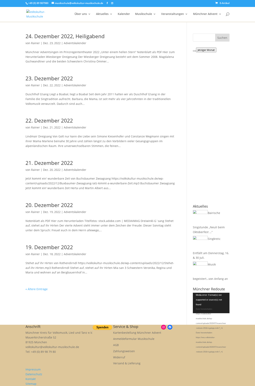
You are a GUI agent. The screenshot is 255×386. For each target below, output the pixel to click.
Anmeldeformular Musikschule (133, 339)
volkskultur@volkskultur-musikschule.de (52, 347)
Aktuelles (102, 14)
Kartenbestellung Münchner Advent (137, 332)
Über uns (81, 14)
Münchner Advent (205, 14)
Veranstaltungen (172, 14)
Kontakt (31, 379)
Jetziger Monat (206, 50)
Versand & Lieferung (126, 363)
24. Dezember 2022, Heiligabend (65, 36)
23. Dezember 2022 (49, 78)
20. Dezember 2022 (49, 205)
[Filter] (194, 51)
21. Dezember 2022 (49, 162)
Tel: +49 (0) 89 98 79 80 (41, 352)
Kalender (124, 14)
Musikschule (143, 14)
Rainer (35, 43)
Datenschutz (34, 374)
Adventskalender (75, 43)
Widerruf (119, 357)
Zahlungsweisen (124, 351)
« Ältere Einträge (37, 289)
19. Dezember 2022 (49, 247)
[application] (211, 303)
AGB (116, 345)
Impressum (33, 369)
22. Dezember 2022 (49, 120)
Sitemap (31, 384)
